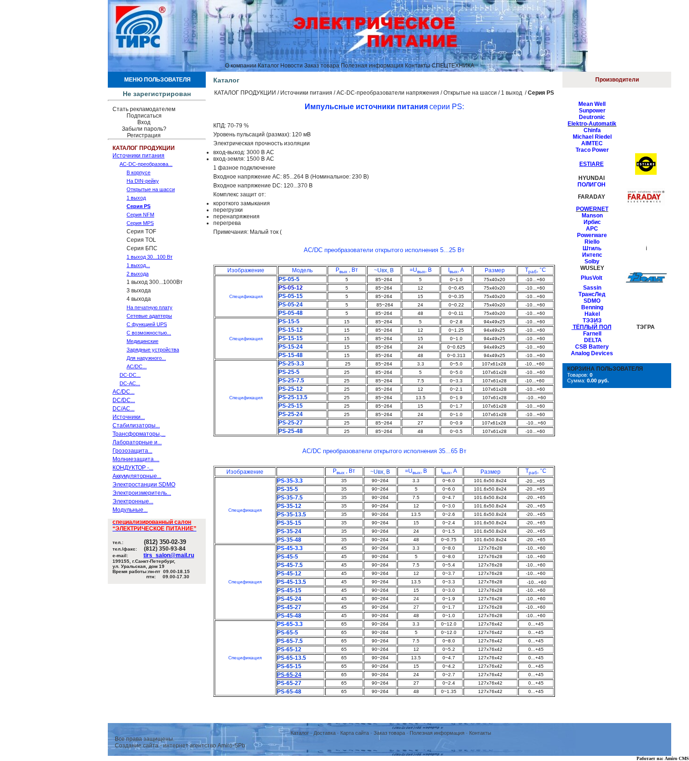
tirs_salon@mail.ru (168, 555)
